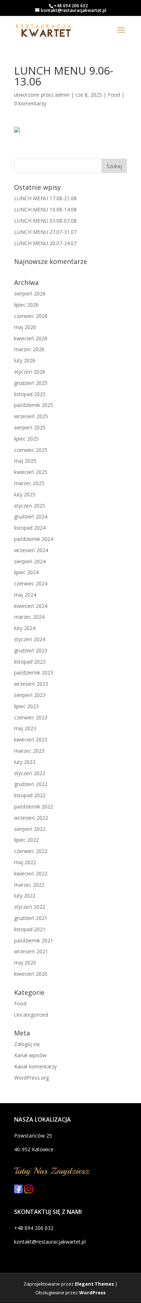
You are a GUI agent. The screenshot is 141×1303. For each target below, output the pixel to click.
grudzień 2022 (30, 784)
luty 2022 (24, 895)
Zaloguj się (27, 1044)
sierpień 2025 (30, 427)
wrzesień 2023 (31, 683)
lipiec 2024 (26, 572)
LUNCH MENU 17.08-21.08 (45, 198)
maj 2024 (25, 594)
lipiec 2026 (26, 304)
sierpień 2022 (30, 828)
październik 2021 (33, 940)
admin (62, 94)
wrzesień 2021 (31, 951)
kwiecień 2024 (30, 605)
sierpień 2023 (30, 695)
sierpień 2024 (30, 561)
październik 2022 (33, 806)
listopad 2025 (30, 394)
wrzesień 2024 (31, 550)
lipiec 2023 (26, 706)
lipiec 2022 (26, 839)
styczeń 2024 (29, 639)
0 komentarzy (30, 103)
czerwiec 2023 (30, 717)
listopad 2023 (30, 661)
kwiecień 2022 (30, 873)
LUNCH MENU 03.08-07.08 (45, 220)
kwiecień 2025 (30, 471)
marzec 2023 (29, 750)
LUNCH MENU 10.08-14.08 (45, 209)
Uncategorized (31, 1014)
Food (114, 94)
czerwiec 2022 (30, 851)
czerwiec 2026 (30, 315)
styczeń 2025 (29, 505)
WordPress (92, 1292)
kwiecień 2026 (30, 338)
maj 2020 (25, 962)
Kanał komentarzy (35, 1066)
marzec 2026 (29, 349)
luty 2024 (24, 628)
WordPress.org (31, 1077)
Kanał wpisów (30, 1055)
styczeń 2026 (29, 371)
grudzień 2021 (30, 918)
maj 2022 (25, 862)
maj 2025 (25, 460)
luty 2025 (24, 494)
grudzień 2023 (30, 650)
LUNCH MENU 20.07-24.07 (45, 243)
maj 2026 (25, 327)
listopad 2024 (30, 527)
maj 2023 (25, 728)
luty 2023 (24, 761)
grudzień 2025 (30, 382)
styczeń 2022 (29, 906)
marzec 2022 (29, 884)
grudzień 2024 (30, 516)
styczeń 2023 (29, 773)
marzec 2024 (29, 616)
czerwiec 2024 (30, 583)
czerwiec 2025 (30, 449)
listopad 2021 (30, 929)
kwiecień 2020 (30, 973)
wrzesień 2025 (31, 416)
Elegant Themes (94, 1284)
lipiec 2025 (26, 438)
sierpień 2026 (30, 293)
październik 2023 (33, 672)
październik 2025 (33, 405)
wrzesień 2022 (31, 817)
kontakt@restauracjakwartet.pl (50, 1241)
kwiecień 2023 (30, 739)
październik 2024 (33, 538)
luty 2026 (24, 360)
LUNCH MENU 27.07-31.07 (45, 231)
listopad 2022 (30, 795)
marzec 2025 (29, 483)
